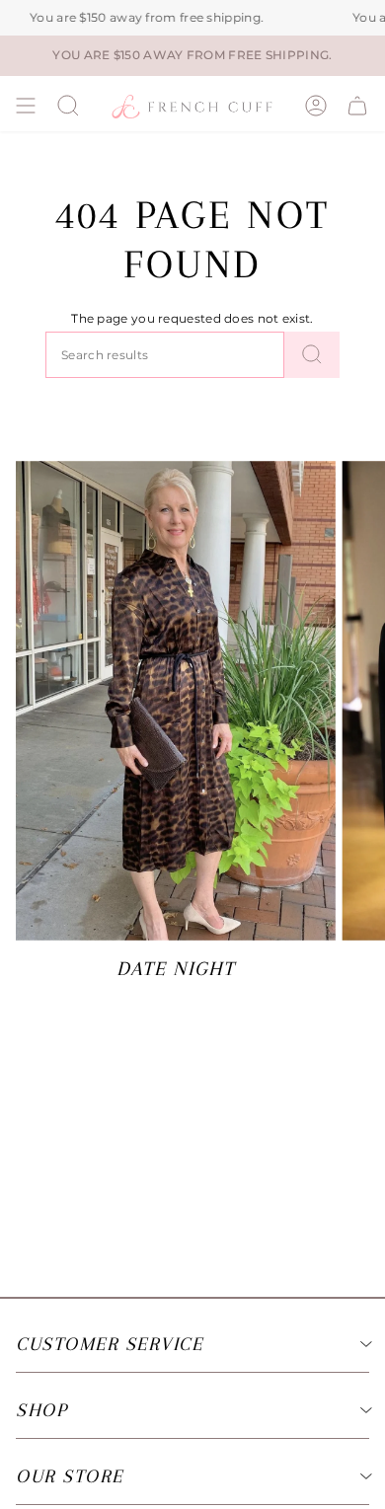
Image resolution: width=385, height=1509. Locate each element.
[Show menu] (25, 105)
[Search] (312, 355)
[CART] (357, 105)
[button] (68, 105)
